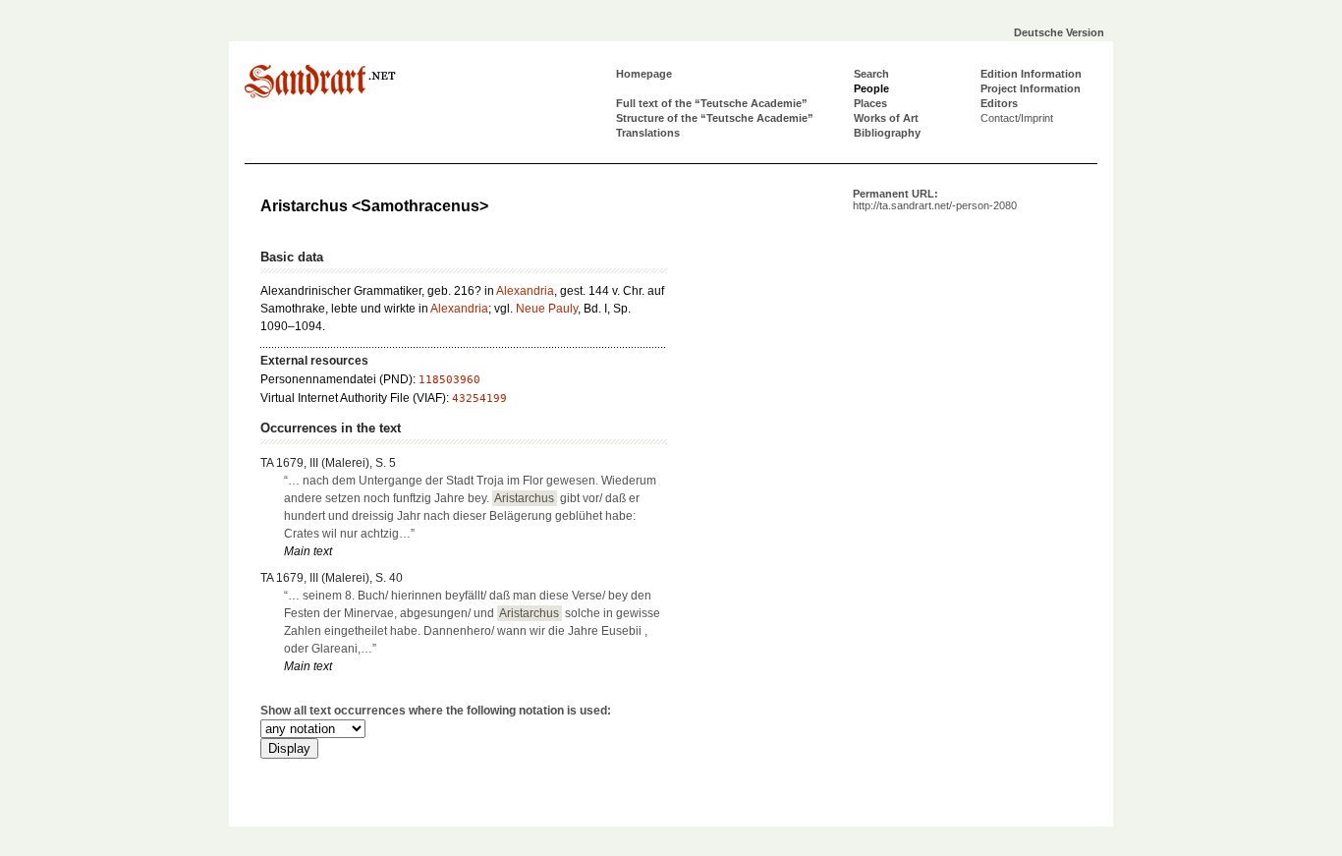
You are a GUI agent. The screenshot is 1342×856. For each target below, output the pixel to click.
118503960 (449, 379)
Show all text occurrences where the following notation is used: (435, 710)
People (871, 88)
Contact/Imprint (1016, 118)
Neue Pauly (547, 308)
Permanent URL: (935, 199)
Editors (999, 103)
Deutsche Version (1059, 32)
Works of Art (886, 118)
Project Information (1030, 88)
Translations (648, 133)
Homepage (644, 74)
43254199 (479, 398)
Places (870, 103)
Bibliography (887, 133)
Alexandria (525, 291)
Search (871, 74)
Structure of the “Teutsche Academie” (714, 118)
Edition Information (1031, 74)
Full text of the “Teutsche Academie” (712, 103)
